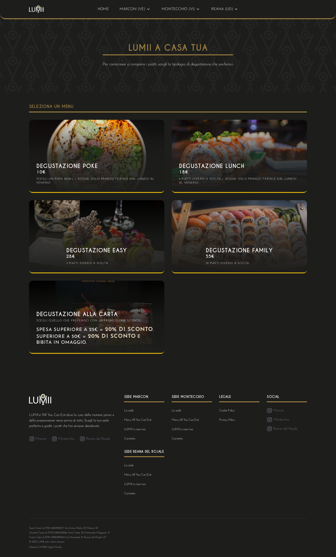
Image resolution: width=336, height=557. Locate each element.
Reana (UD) (222, 9)
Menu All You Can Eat (137, 420)
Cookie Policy (227, 410)
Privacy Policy (227, 420)
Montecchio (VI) (178, 9)
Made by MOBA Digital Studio (45, 547)
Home (103, 9)
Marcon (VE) (132, 9)
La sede (128, 410)
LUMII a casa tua (134, 429)
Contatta (129, 438)
